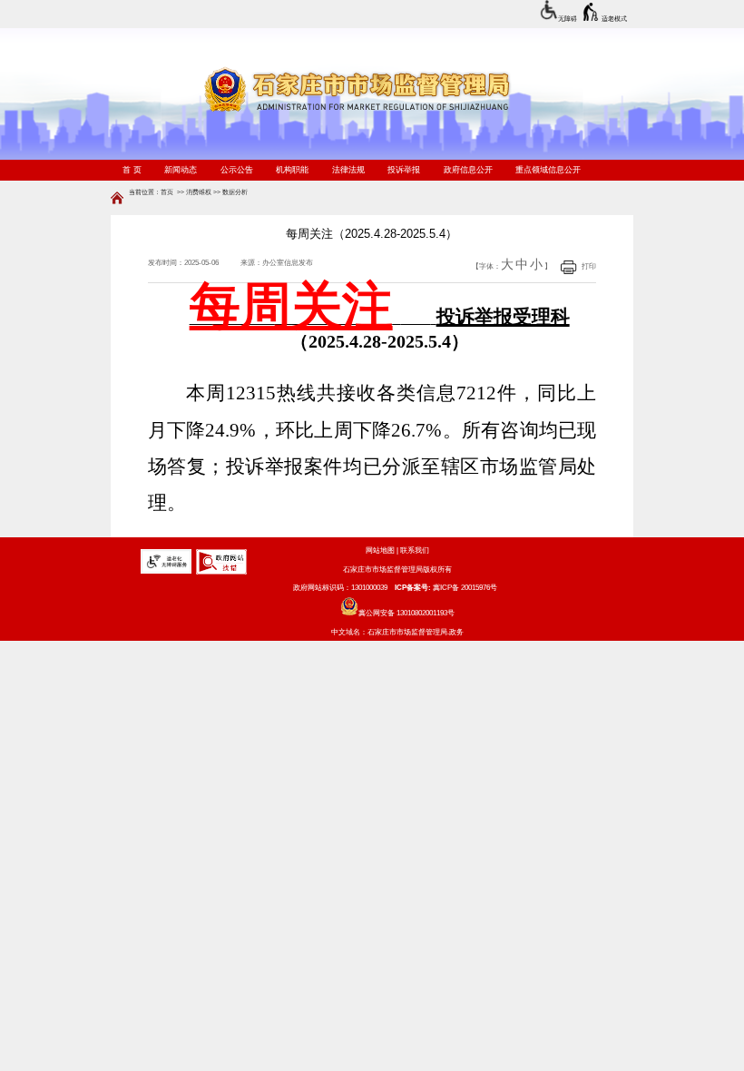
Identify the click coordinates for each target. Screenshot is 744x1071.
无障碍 (567, 19)
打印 (589, 266)
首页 (167, 192)
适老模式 (614, 19)
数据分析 (235, 192)
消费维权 (198, 192)
